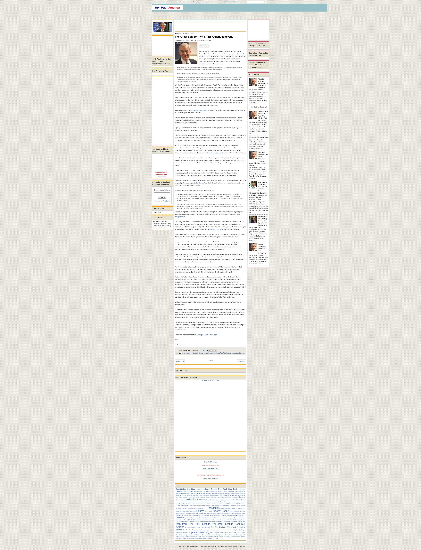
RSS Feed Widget (161, 176)
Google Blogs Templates (237, 546)
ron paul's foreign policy (229, 530)
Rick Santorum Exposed (235, 521)
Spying (218, 535)
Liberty (201, 353)
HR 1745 (230, 505)
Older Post (241, 361)
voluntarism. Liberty (181, 538)
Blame (207, 495)
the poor (194, 536)
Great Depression (194, 505)
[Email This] (209, 350)
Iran (234, 508)
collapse (208, 497)
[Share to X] (213, 350)
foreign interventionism (207, 503)
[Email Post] (206, 350)
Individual (195, 353)
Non (185, 515)
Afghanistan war (229, 491)
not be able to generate (199, 110)
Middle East (192, 513)
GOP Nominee (231, 503)
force (198, 503)
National (209, 513)
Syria (241, 535)
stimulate (222, 535)
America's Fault (207, 493)
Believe (182, 495)
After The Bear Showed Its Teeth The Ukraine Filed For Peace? (263, 116)
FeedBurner (166, 201)
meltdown (242, 511)
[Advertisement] (229, 8)
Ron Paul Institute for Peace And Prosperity (197, 527)
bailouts (178, 495)
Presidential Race (216, 518)
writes (198, 190)
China (197, 497)
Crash (208, 499)
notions (225, 153)
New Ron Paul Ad (221, 513)
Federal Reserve (240, 502)
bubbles (217, 495)
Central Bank (187, 497)
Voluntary (189, 538)
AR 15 (224, 493)
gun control (202, 505)
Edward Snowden (213, 502)
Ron (244, 521)
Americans (214, 493)
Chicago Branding (222, 546)
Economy (205, 502)
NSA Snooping (205, 515)
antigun (220, 493)
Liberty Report (208, 353)
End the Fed (222, 502)
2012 (207, 491)
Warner (194, 538)
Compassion (235, 497)
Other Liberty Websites (183, 2)
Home (155, 2)
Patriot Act (229, 515)
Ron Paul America (192, 546)
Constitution (181, 489)
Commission (221, 497)
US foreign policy (204, 536)
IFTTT (179, 345)
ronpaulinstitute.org (238, 353)
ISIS (244, 508)
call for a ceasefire (216, 229)
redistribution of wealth (214, 519)
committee (228, 497)
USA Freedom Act (220, 536)
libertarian (192, 511)
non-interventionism (191, 515)
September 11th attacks (202, 535)
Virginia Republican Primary (237, 536)
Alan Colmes (189, 493)
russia (221, 532)
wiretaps (210, 538)
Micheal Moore (185, 513)
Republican (179, 521)
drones (193, 502)
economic (198, 502)
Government (185, 505)
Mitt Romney (200, 513)
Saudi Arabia (236, 532)
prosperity (230, 518)
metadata (178, 513)
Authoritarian (241, 493)
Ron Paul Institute (226, 353)
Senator (194, 535)
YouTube (215, 538)
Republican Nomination (188, 521)
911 (219, 491)
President (201, 518)
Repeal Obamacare (235, 519)
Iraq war (238, 508)
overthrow (223, 515)
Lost (231, 511)
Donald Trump (237, 499)
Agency (237, 491)
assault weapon (230, 493)
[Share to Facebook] (216, 350)
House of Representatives (212, 505)
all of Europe (199, 183)
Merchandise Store (166, 2)
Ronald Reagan (240, 530)
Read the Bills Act (196, 519)
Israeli (221, 153)
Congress (242, 497)
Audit (236, 493)
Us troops (212, 536)
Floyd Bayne (179, 503)
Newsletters (238, 513)
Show (210, 535)
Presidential (208, 518)
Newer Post (180, 361)
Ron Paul (216, 353)
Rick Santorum (224, 521)
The (186, 536)
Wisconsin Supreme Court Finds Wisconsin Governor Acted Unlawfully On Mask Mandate (258, 159)
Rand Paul (186, 520)
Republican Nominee (200, 521)
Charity (193, 497)
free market (216, 503)
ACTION (222, 491)
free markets (223, 503)
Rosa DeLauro (214, 532)
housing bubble (224, 505)
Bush (220, 495)
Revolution (216, 521)
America (199, 493)
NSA (198, 515)
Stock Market (228, 535)
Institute (228, 508)
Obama (211, 515)
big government (195, 495)
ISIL (241, 508)
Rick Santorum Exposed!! (259, 107)
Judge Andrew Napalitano (183, 511)
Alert (195, 493)
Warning (198, 538)
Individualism (222, 508)
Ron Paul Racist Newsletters (214, 530)
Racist (239, 518)
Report (243, 519)
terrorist (182, 536)
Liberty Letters (208, 511)
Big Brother (188, 495)
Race (235, 518)
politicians (187, 518)
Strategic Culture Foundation (207, 335)
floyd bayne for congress (190, 503)
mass (234, 511)
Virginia (228, 536)
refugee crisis (225, 519)
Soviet (214, 535)
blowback (212, 495)
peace (234, 515)
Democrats (229, 499)
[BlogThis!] (211, 350)
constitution (187, 353)
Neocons (213, 513)
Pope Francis (195, 518)
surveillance (236, 535)
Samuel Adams (228, 532)
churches (202, 497)
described (242, 54)
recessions (205, 519)
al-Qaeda (183, 493)
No (182, 515)
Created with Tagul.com (210, 380)
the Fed (189, 536)
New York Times (230, 513)
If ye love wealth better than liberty (194, 508)
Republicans (209, 521)
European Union (231, 502)
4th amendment (213, 491)
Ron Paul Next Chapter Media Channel (194, 530)
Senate (189, 535)
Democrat (223, 499)
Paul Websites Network (200, 2)
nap (205, 513)
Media (237, 511)
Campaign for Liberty (229, 495)
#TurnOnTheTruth (197, 491)
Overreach (217, 515)
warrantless (204, 538)
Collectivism (214, 497)
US (214, 153)
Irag (232, 508)
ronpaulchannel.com (181, 532)
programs (224, 518)
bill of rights (203, 495)
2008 (203, 491)
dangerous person (215, 499)
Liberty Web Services (210, 478)
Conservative (179, 499)
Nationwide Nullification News (258, 137)
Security (185, 535)
